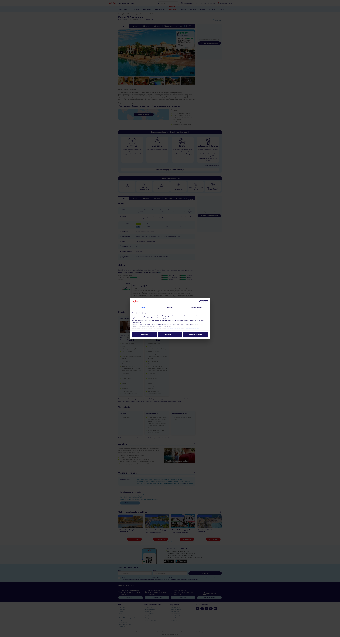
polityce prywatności (192, 328)
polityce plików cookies (174, 328)
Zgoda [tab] (143, 307)
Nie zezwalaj (144, 334)
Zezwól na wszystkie (195, 334)
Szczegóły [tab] (170, 307)
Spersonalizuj (169, 334)
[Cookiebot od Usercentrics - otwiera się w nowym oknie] (200, 301)
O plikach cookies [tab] (196, 307)
